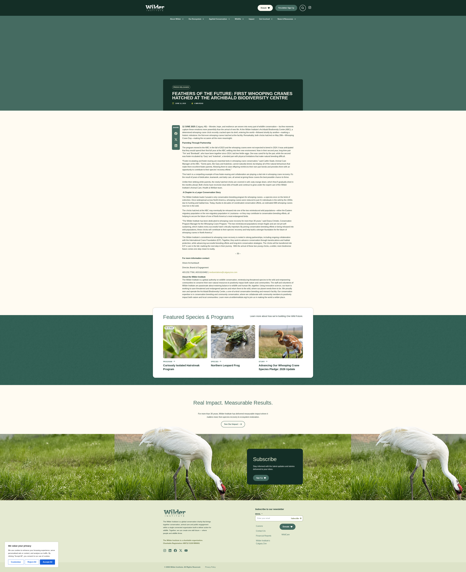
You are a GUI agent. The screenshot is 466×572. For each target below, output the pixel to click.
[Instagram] (164, 550)
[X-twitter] (180, 550)
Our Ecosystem (195, 19)
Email (258, 514)
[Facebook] (175, 550)
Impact (251, 19)
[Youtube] (186, 550)
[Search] (303, 8)
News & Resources (285, 19)
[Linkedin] (170, 550)
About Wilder (175, 19)
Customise (16, 562)
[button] (176, 133)
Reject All (32, 562)
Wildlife (238, 19)
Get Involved (264, 19)
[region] (31, 554)
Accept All (47, 562)
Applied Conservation (218, 19)
